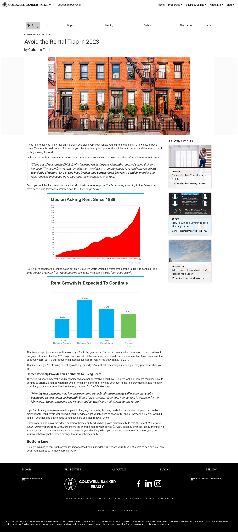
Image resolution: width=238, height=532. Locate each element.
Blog (231, 6)
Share (233, 41)
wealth (36, 434)
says (108, 386)
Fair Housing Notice (160, 498)
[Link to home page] (28, 5)
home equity (85, 423)
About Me (217, 6)
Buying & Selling (196, 6)
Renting (28, 35)
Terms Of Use (73, 498)
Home (161, 4)
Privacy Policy (95, 498)
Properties (175, 6)
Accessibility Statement (126, 498)
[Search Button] (209, 25)
